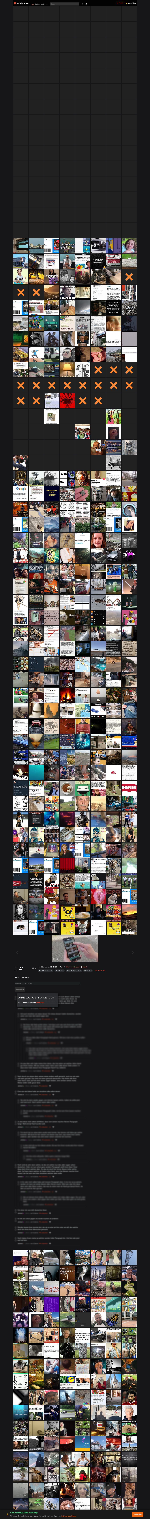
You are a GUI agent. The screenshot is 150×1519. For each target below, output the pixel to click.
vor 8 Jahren (43, 967)
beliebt (37, 4)
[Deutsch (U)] (95, 959)
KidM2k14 (53, 967)
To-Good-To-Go (72, 970)
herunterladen (75, 967)
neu (32, 4)
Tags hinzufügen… (100, 970)
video (86, 970)
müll (42, 4)
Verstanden (137, 1514)
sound (58, 970)
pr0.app (120, 3)
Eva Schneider (43, 970)
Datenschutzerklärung (68, 1516)
